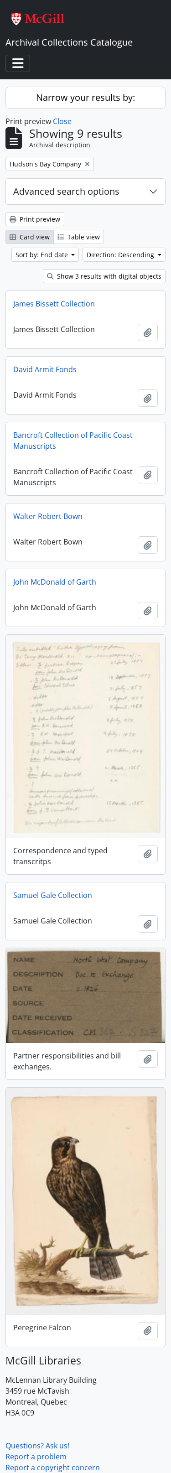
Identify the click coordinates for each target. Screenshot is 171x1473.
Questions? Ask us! (37, 1446)
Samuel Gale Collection (52, 895)
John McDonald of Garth (54, 582)
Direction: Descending (121, 254)
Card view (34, 237)
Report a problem (36, 1457)
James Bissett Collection (54, 304)
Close (62, 121)
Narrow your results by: (85, 97)
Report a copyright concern (52, 1468)
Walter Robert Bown (48, 516)
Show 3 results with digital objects (108, 276)
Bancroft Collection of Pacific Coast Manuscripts (73, 440)
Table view (83, 237)
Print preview (39, 219)
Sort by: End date (43, 254)
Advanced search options (66, 191)
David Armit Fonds (45, 369)
